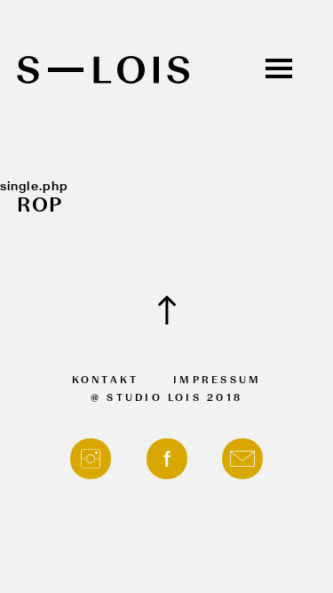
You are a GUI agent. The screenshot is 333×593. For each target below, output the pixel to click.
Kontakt (105, 381)
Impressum (217, 381)
